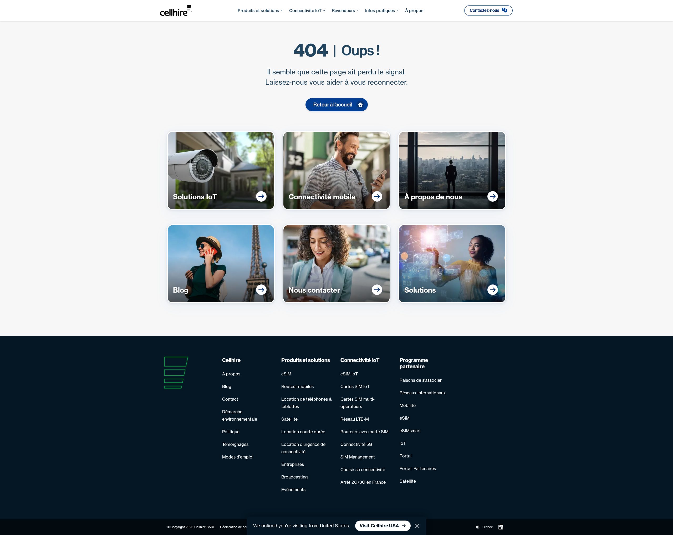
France (487, 527)
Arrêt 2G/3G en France (363, 482)
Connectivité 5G (356, 444)
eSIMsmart (410, 430)
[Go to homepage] (181, 10)
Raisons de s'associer (421, 380)
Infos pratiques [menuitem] (380, 10)
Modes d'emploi (237, 457)
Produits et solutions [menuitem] (258, 10)
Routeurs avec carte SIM (364, 431)
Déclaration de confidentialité (242, 527)
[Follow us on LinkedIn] (500, 527)
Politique (230, 431)
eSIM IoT (349, 373)
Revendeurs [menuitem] (343, 10)
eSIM (286, 373)
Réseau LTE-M (354, 419)
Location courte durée (303, 431)
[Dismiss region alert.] (417, 526)
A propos (231, 373)
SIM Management (357, 457)
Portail (406, 455)
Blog (226, 386)
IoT (403, 443)
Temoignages (235, 444)
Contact (230, 399)
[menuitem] (488, 10)
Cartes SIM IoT (355, 386)
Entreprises (292, 464)
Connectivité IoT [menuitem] (305, 10)
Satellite (289, 419)
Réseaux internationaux (423, 392)
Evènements (293, 489)
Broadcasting (294, 477)
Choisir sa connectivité (362, 469)
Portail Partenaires (418, 468)
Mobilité (408, 405)
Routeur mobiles (297, 386)
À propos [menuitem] (414, 10)
